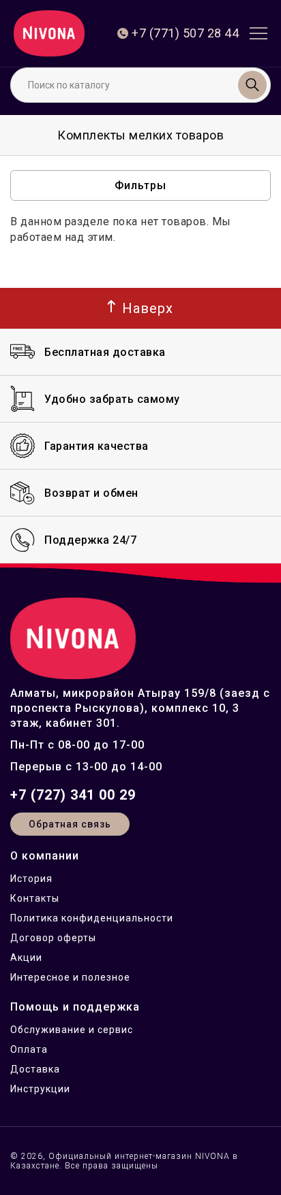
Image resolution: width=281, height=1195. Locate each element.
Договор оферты (53, 937)
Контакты (34, 898)
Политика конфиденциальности (91, 918)
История (31, 878)
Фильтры (140, 185)
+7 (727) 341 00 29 (73, 795)
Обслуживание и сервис (71, 1029)
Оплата (29, 1049)
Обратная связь (70, 824)
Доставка (35, 1069)
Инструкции (40, 1088)
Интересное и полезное (70, 977)
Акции (26, 957)
